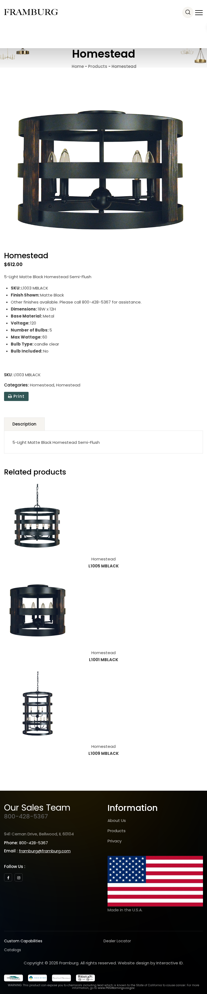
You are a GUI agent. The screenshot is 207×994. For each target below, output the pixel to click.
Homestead (42, 385)
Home (77, 66)
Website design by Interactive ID (150, 963)
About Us (117, 820)
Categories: (16, 385)
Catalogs (12, 950)
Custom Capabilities (23, 941)
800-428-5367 (26, 816)
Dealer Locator (117, 941)
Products (117, 830)
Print (18, 396)
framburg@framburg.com (45, 851)
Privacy (115, 841)
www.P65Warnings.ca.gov (116, 988)
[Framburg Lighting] (31, 12)
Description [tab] (24, 424)
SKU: (8, 375)
